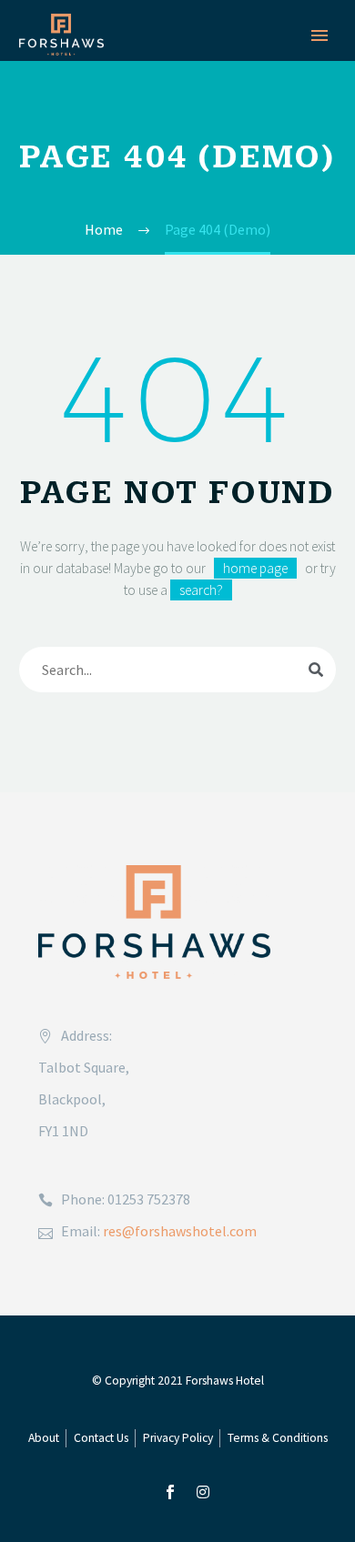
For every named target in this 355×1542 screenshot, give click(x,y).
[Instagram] (203, 1492)
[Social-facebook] (170, 1492)
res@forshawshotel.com (180, 1231)
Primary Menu (319, 35)
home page (255, 568)
